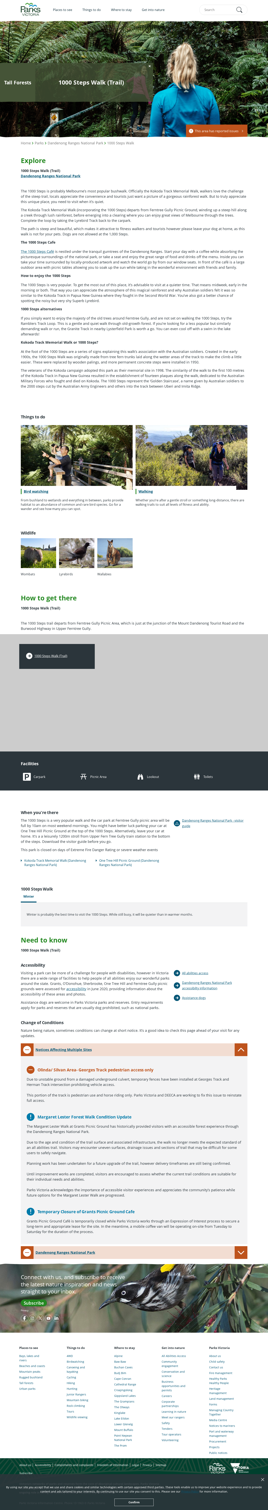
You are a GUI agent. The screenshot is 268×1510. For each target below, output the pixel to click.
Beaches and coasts (32, 1366)
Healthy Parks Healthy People (219, 1381)
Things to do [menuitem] (91, 10)
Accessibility (43, 1465)
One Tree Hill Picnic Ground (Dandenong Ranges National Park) (129, 862)
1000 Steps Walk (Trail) (50, 656)
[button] (239, 10)
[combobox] (223, 10)
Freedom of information (112, 1465)
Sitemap (161, 1465)
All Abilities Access (174, 1356)
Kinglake (119, 1413)
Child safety (217, 1361)
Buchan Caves (123, 1367)
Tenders (167, 1429)
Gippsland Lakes (125, 1396)
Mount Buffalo (123, 1430)
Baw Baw (120, 1361)
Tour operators (171, 1434)
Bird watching (36, 491)
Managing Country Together (221, 1412)
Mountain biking (77, 1400)
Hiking (71, 1383)
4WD (70, 1356)
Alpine (118, 1356)
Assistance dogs (194, 998)
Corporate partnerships (170, 1404)
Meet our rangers (173, 1417)
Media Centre (218, 1420)
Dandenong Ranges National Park (75, 143)
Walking (146, 491)
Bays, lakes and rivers (29, 1358)
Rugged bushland (31, 1377)
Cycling (71, 1377)
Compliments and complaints (74, 1465)
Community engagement (170, 1364)
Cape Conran (122, 1379)
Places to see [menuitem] (62, 10)
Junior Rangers (76, 1394)
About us (215, 1356)
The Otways (121, 1407)
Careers (167, 1396)
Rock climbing (76, 1406)
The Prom (120, 1445)
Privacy (24, 1310)
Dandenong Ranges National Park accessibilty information (207, 985)
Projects (214, 1447)
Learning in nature (174, 1411)
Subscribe (34, 1303)
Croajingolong (123, 1390)
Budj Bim (120, 1373)
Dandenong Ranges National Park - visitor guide (213, 823)
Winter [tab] (28, 896)
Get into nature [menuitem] (153, 10)
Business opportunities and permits (173, 1386)
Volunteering (170, 1440)
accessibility (76, 988)
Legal (135, 1465)
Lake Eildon (121, 1418)
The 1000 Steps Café (37, 251)
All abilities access (195, 973)
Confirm (134, 1502)
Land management (221, 1399)
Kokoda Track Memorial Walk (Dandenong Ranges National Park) (55, 862)
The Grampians (124, 1401)
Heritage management (218, 1391)
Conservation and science (173, 1374)
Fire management (220, 1373)
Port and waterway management (221, 1434)
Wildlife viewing (77, 1417)
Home (26, 143)
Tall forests (26, 1383)
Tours (70, 1411)
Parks (39, 143)
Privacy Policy (190, 1491)
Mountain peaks (29, 1371)
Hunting (72, 1389)
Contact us (216, 1367)
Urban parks (27, 1389)
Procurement (217, 1441)
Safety (166, 1423)
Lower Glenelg (123, 1424)
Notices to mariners (222, 1426)
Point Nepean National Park (123, 1438)
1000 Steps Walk (120, 143)
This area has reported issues (217, 131)
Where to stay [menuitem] (121, 10)
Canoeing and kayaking (76, 1369)
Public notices (218, 1453)
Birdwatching (75, 1361)
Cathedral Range (125, 1384)
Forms (213, 1404)
